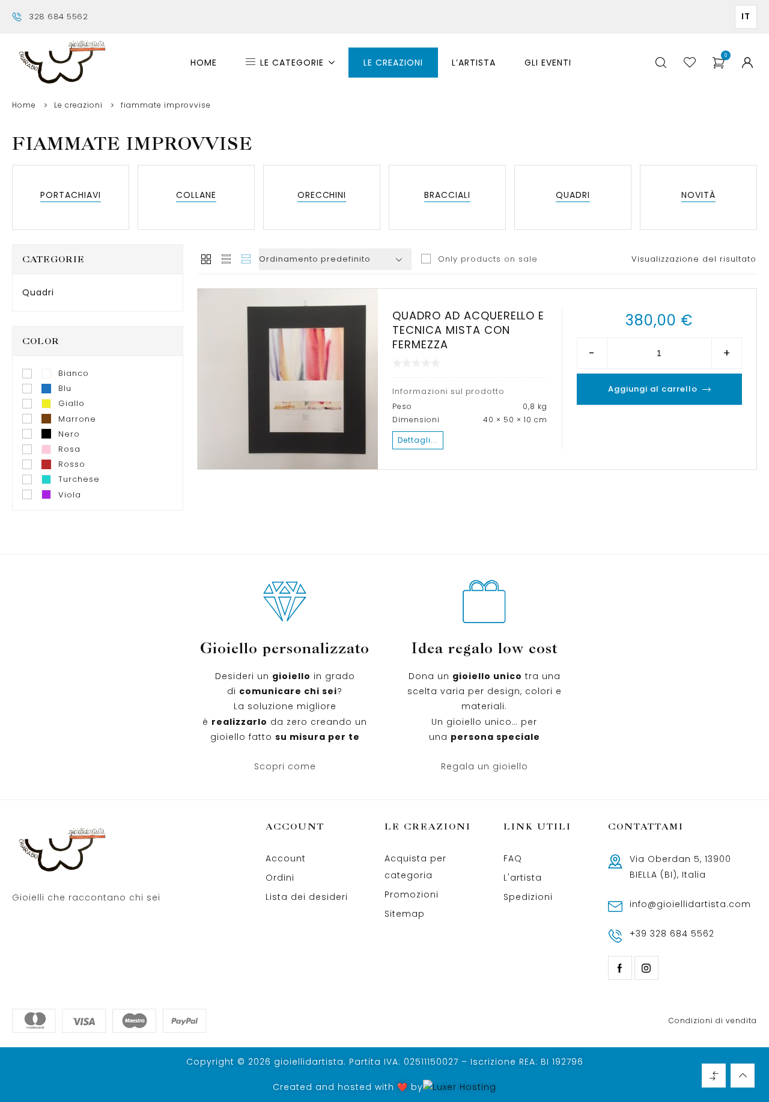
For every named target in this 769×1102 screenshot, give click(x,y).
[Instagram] (646, 968)
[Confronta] (262, 458)
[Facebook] (620, 968)
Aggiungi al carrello (653, 389)
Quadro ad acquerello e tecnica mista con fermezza (468, 330)
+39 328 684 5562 (672, 934)
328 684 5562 (58, 16)
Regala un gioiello (484, 766)
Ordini (280, 878)
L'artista (522, 878)
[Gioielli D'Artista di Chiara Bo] (61, 63)
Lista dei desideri (307, 897)
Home (24, 105)
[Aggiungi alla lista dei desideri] (214, 458)
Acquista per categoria (415, 866)
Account (286, 858)
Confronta (714, 1076)
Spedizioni (528, 897)
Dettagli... (418, 440)
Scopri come (285, 766)
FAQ (512, 858)
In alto (743, 1076)
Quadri (38, 292)
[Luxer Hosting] (459, 1087)
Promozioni (411, 894)
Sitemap (404, 914)
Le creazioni (78, 105)
